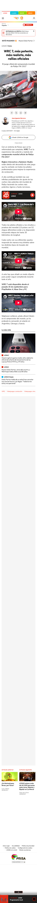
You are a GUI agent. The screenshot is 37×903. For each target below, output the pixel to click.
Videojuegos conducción (14, 391)
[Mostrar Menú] (3, 18)
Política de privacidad (28, 846)
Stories (30, 801)
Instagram (6, 801)
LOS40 (5, 13)
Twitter (16, 113)
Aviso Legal (6, 846)
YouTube (14, 801)
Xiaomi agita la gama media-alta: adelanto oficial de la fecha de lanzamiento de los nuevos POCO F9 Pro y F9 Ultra (17, 360)
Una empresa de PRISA (18, 857)
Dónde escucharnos (25, 850)
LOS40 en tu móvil (11, 850)
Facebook (12, 113)
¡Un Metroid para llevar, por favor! (8, 784)
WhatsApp (21, 113)
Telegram (25, 113)
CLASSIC (14, 13)
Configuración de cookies (25, 848)
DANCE (22, 13)
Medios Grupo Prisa (18, 862)
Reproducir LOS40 (32, 195)
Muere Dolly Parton (26, 41)
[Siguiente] (34, 41)
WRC (3, 391)
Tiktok (10, 801)
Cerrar (34, 31)
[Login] (34, 18)
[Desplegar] (18, 892)
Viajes (10, 46)
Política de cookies (10, 848)
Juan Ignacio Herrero (19, 118)
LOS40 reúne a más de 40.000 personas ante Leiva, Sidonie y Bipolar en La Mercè (27, 786)
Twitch (26, 801)
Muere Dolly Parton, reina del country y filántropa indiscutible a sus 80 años (16, 371)
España (4, 25)
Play (34, 899)
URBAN (30, 13)
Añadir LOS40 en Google (20, 137)
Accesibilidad (16, 846)
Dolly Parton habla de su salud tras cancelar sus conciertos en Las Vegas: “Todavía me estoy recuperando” (17, 381)
